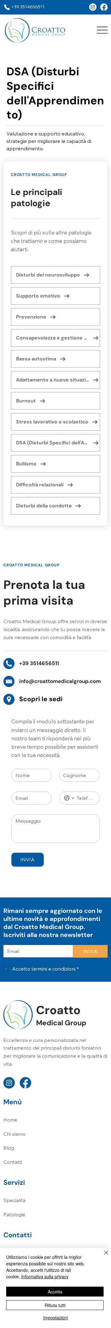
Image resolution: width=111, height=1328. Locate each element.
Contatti (12, 1162)
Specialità (14, 1200)
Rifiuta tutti (55, 1305)
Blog (8, 1148)
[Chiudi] (102, 1256)
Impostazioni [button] (55, 1317)
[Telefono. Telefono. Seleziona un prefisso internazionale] (69, 798)
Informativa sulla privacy (44, 1276)
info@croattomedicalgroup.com (60, 681)
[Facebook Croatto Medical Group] (93, 7)
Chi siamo (14, 1134)
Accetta (55, 1291)
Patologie (14, 1214)
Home (10, 1120)
